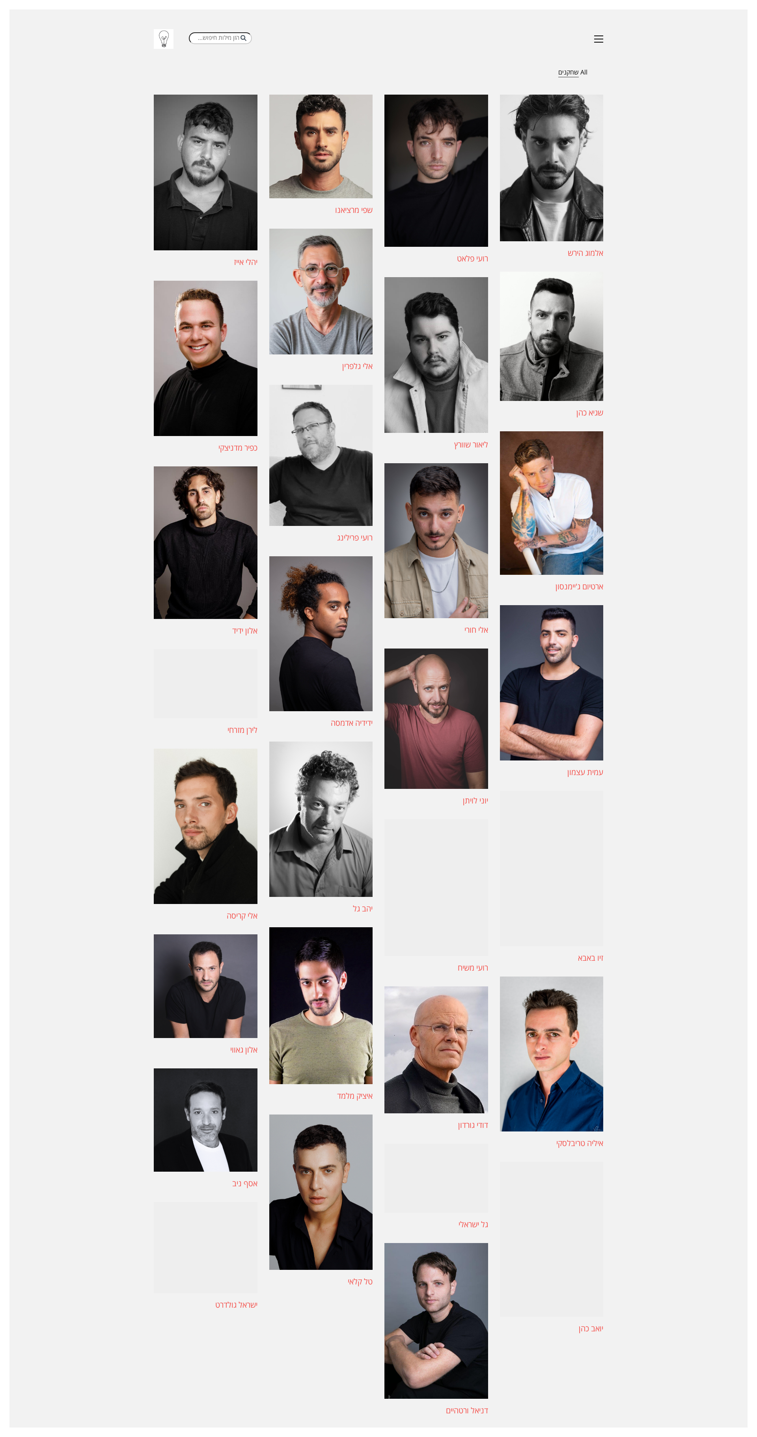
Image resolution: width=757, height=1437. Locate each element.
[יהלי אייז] (205, 172)
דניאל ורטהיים (467, 1411)
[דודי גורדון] (436, 1049)
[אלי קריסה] (205, 826)
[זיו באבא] (552, 868)
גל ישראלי (473, 1225)
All (583, 72)
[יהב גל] (321, 819)
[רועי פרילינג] (321, 455)
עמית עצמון (585, 772)
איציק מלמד (355, 1096)
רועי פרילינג (355, 538)
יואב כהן (591, 1329)
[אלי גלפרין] (321, 291)
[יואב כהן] (552, 1239)
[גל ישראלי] (436, 1178)
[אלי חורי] (436, 540)
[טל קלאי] (321, 1192)
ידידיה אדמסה (352, 723)
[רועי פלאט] (436, 171)
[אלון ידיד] (205, 542)
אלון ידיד (244, 631)
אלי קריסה (242, 916)
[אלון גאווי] (205, 986)
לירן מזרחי (242, 730)
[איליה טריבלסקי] (552, 1054)
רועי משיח (473, 968)
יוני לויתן (475, 801)
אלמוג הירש (585, 253)
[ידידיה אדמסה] (321, 634)
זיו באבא (590, 958)
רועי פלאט (472, 259)
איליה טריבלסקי (579, 1143)
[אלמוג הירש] (552, 168)
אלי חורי (476, 630)
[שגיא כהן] (552, 336)
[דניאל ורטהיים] (436, 1321)
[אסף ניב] (205, 1120)
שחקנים (568, 72)
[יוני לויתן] (436, 719)
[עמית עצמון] (552, 682)
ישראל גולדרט (236, 1305)
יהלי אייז (245, 262)
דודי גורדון (473, 1125)
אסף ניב (244, 1184)
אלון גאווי (243, 1050)
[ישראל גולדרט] (205, 1247)
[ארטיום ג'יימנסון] (552, 503)
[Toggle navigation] (598, 39)
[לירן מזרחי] (205, 683)
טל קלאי (360, 1282)
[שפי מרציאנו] (321, 146)
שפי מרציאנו (354, 210)
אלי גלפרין (357, 366)
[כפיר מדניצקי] (205, 358)
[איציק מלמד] (321, 1006)
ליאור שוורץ (471, 445)
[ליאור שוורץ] (436, 355)
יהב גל (363, 909)
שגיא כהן (589, 413)
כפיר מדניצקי (237, 448)
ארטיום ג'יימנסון (579, 587)
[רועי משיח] (436, 887)
